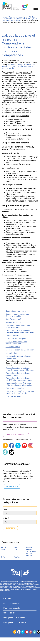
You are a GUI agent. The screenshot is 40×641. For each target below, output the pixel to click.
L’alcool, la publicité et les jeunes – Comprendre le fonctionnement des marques (19, 363)
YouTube (17, 557)
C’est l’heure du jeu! (13, 319)
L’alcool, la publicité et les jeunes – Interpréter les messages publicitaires (20, 369)
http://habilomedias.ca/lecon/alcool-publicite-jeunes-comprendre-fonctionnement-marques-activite (19, 66)
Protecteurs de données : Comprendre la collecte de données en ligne (20, 392)
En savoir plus (12, 486)
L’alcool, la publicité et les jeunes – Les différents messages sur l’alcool (19, 379)
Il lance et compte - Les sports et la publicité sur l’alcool (18, 326)
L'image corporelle (12, 335)
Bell (15, 547)
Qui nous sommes (11, 603)
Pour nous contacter (12, 608)
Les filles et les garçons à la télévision (20, 350)
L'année (6, 509)
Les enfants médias (13, 347)
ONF (15, 549)
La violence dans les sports (16, 338)
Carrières (7, 598)
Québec (34, 19)
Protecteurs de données (15, 388)
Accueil (5, 17)
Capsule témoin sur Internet (16, 311)
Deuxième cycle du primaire (12, 20)
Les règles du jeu (12, 353)
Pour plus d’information (16, 435)
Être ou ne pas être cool (14, 396)
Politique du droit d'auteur (14, 618)
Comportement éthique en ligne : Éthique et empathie (18, 315)
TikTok (3, 557)
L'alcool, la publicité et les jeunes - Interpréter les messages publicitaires (20, 331)
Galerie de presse (11, 613)
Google (29, 547)
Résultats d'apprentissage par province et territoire (19, 18)
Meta (3, 549)
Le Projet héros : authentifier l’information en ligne (16, 342)
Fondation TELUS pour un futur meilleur (31, 552)
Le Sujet (6, 518)
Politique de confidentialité (14, 622)
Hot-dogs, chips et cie (14, 322)
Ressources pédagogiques (18, 17)
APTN (3, 547)
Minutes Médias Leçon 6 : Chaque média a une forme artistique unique (19, 384)
